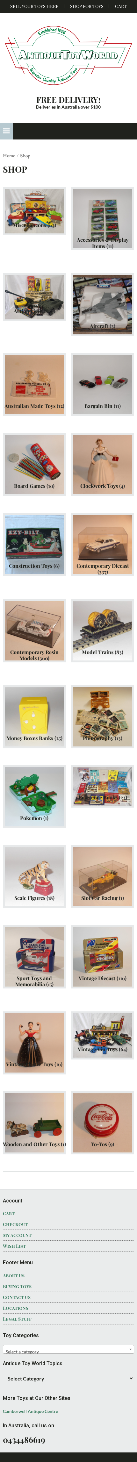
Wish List (14, 1246)
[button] (6, 131)
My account (17, 1235)
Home (9, 156)
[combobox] (68, 1349)
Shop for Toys (87, 6)
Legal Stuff (17, 1319)
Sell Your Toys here (34, 6)
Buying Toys (17, 1286)
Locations (15, 1308)
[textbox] (68, 1352)
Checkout (15, 1224)
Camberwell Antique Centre (30, 1411)
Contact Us (17, 1297)
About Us (14, 1276)
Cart (121, 6)
